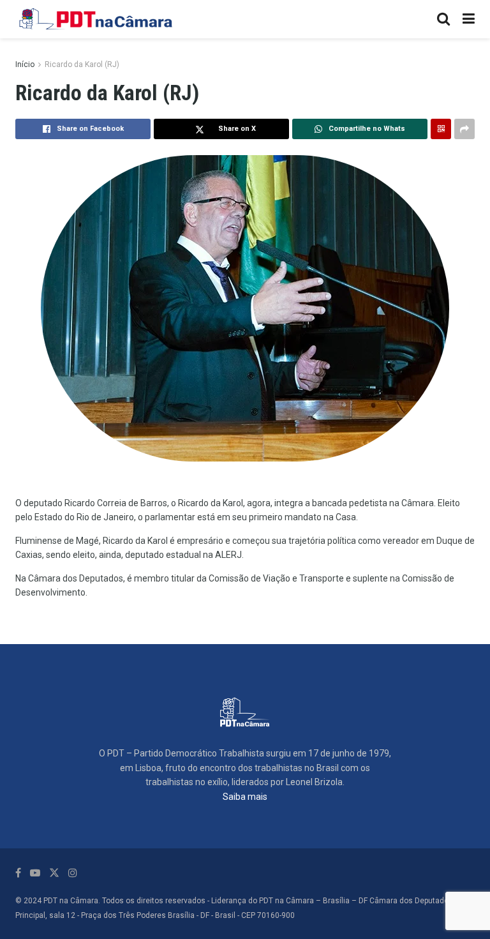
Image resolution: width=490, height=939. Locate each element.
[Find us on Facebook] (18, 873)
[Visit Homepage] (96, 19)
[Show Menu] (469, 19)
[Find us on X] (54, 873)
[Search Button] (443, 19)
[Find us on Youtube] (35, 873)
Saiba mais (245, 797)
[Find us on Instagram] (72, 873)
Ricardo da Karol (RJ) (82, 64)
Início (24, 64)
